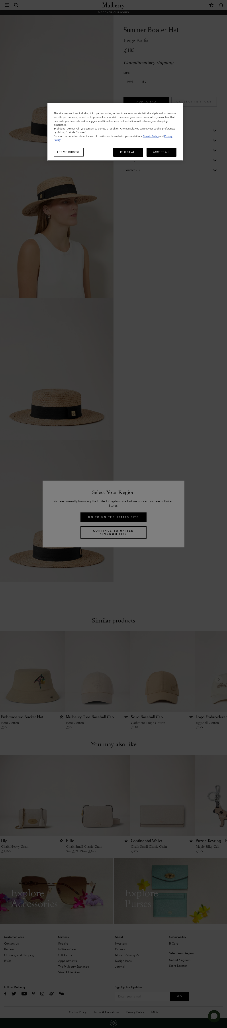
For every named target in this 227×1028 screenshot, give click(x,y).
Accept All (161, 152)
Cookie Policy (151, 136)
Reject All (128, 152)
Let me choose (68, 152)
